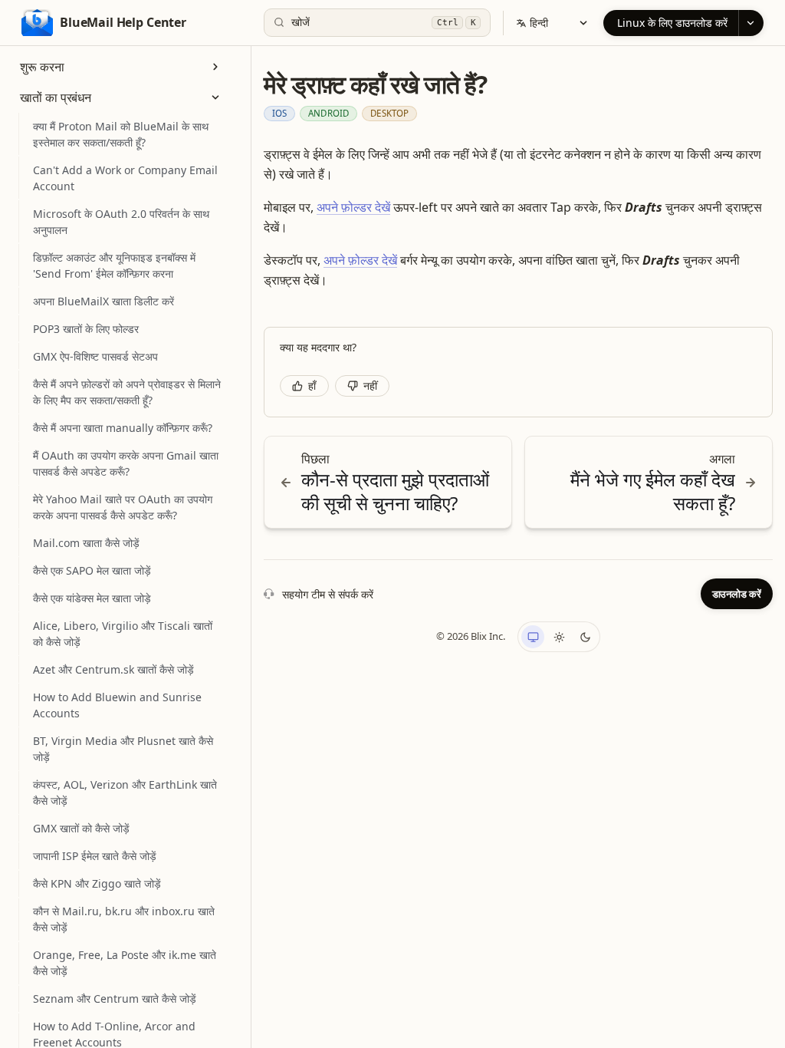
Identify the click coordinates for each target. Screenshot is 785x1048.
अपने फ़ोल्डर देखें (353, 207)
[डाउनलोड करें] (751, 23)
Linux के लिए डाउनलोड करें (672, 22)
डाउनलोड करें (736, 594)
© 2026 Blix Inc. (470, 636)
